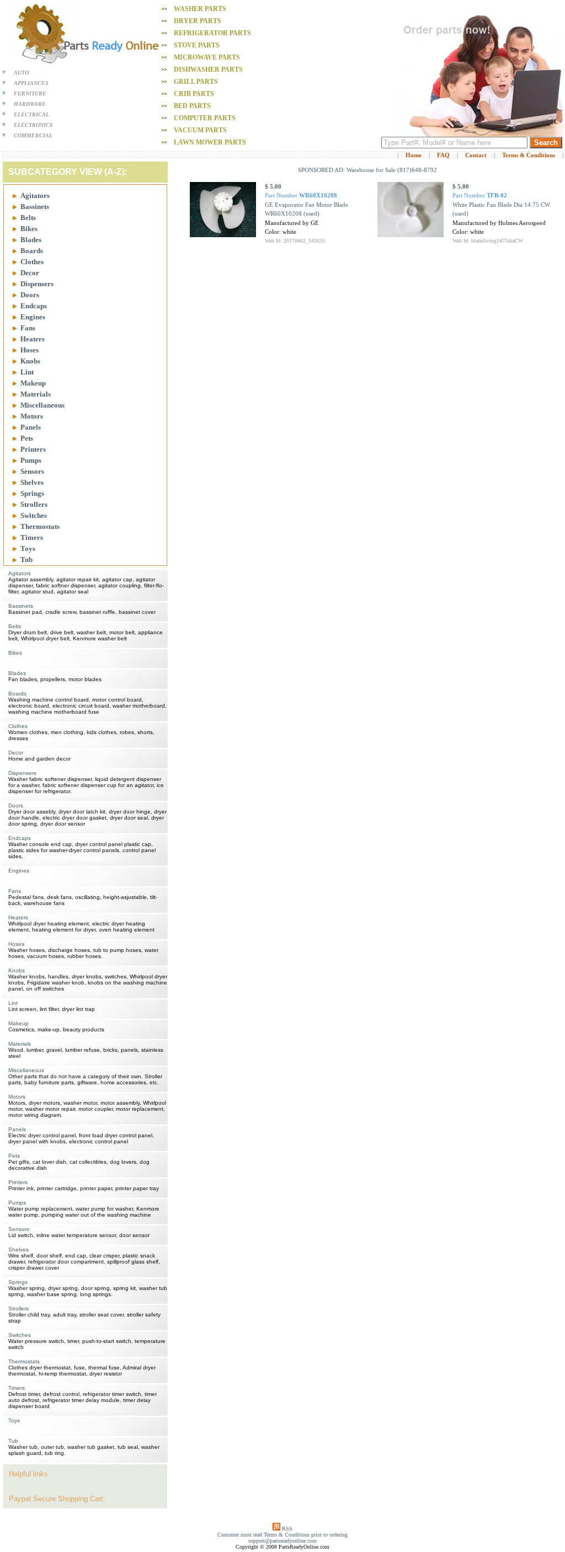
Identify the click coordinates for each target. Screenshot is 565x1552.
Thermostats (40, 526)
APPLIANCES (31, 83)
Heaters (32, 339)
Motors (31, 416)
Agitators (35, 195)
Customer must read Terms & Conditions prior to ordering (282, 1535)
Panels (30, 427)
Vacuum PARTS (200, 130)
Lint (27, 372)
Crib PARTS (194, 94)
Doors (29, 295)
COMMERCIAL (33, 135)
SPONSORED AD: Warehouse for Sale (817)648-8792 (367, 170)
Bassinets (34, 206)
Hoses (29, 350)
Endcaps (33, 306)
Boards (31, 251)
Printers (33, 449)
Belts (28, 217)
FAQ (443, 155)
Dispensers (37, 284)
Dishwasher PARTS (208, 69)
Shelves (32, 482)
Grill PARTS (196, 81)
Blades (30, 240)
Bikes (29, 228)
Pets (26, 438)
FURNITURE (30, 93)
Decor (29, 273)
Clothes (32, 262)
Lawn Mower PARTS (210, 142)
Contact (476, 155)
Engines (32, 317)
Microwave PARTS (207, 57)
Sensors (32, 471)
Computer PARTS (205, 118)
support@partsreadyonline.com (282, 1541)
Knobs (30, 361)
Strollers (33, 504)
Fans (27, 328)
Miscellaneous (42, 405)
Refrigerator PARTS (212, 33)
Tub (26, 559)
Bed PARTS (192, 106)
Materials (35, 394)
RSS (287, 1529)
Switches (33, 515)
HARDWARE (30, 104)
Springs (32, 493)
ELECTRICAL (31, 114)
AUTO (21, 72)
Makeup (33, 383)
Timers (31, 537)
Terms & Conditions (528, 155)
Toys (27, 548)
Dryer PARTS (197, 21)
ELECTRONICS (33, 125)
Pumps (30, 460)
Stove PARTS (197, 45)
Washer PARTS (200, 9)
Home (414, 155)
